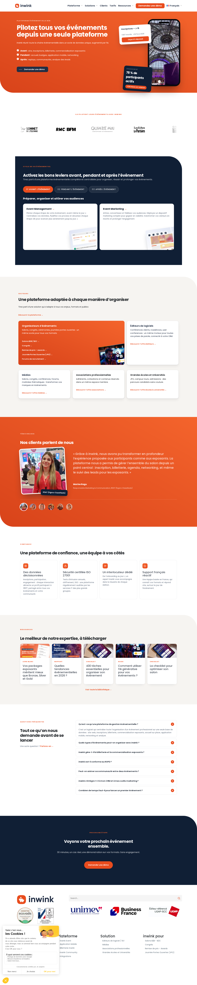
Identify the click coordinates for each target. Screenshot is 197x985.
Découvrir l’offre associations (90, 390)
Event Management (39, 208)
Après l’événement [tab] (104, 189)
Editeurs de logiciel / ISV (113, 940)
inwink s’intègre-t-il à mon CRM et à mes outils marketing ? (109, 781)
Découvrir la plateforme (29, 315)
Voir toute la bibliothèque (97, 689)
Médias (105, 944)
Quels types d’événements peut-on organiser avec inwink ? (109, 742)
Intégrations (65, 956)
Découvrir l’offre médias (33, 393)
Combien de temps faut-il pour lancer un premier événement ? (111, 790)
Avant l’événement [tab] (38, 189)
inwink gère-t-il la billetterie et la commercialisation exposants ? (111, 752)
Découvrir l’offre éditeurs (142, 344)
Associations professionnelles (116, 948)
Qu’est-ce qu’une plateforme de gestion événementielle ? (108, 724)
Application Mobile (68, 944)
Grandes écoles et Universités (116, 952)
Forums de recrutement (33, 359)
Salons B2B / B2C (29, 341)
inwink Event (65, 940)
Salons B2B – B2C (153, 940)
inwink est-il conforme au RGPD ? (95, 761)
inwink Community (68, 952)
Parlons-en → (46, 746)
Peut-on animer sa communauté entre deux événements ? (109, 771)
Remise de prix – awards (33, 350)
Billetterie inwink (67, 948)
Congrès (26, 345)
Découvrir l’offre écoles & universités (147, 390)
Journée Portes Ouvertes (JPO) (36, 354)
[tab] (23, 506)
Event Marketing (113, 208)
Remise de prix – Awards (156, 948)
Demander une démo (98, 865)
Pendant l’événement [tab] (70, 189)
